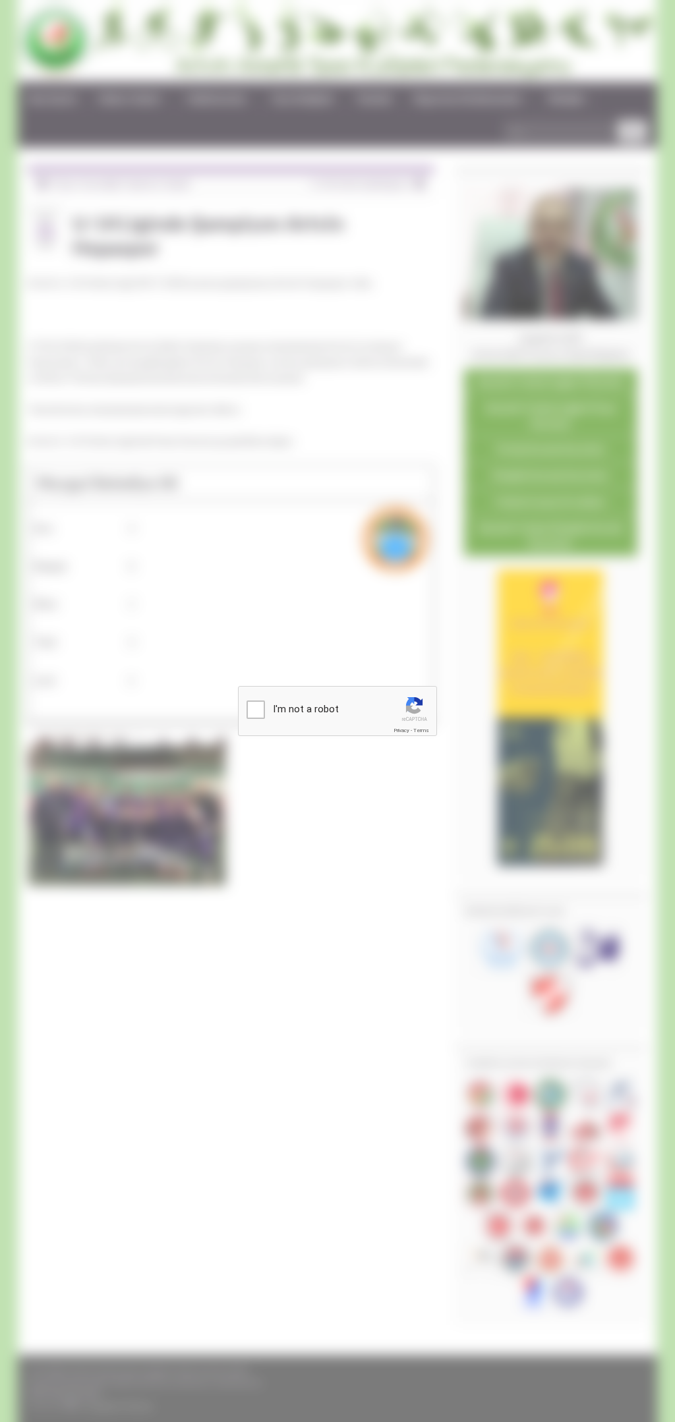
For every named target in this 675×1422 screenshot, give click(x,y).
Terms (421, 730)
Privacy (401, 730)
